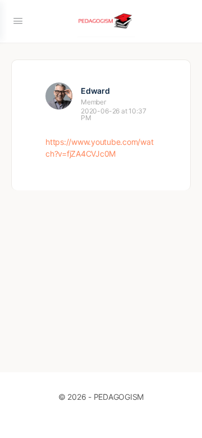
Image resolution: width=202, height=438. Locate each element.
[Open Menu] (18, 20)
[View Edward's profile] (58, 96)
